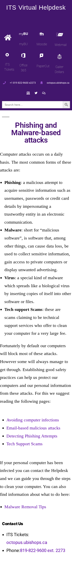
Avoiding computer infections (32, 419)
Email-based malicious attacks (33, 427)
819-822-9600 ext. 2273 (42, 550)
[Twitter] (36, 93)
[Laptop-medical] (28, 93)
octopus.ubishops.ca (26, 542)
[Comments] (44, 93)
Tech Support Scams (24, 443)
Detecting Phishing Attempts (31, 435)
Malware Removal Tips (25, 506)
